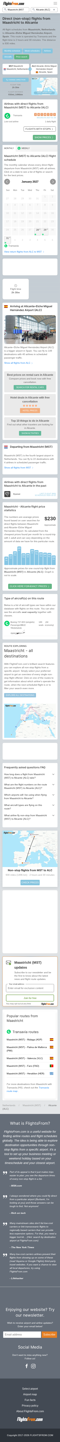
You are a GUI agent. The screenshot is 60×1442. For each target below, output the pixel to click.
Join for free (30, 998)
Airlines (47, 51)
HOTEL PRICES (30, 410)
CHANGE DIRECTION (16, 80)
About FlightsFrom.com (30, 1411)
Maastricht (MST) (32, 1105)
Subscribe (49, 1334)
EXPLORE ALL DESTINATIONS (20, 695)
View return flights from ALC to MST (23, 251)
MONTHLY (9, 148)
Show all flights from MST (18, 467)
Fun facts (30, 1400)
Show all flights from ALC (17, 363)
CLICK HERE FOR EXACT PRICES (28, 586)
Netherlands (8, 1105)
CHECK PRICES (30, 882)
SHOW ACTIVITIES (30, 433)
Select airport (30, 1388)
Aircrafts (8, 57)
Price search (21, 57)
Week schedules (32, 51)
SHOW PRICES (42, 137)
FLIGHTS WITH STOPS (38, 129)
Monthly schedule (12, 51)
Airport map (30, 1394)
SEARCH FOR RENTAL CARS (30, 387)
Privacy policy (30, 1405)
